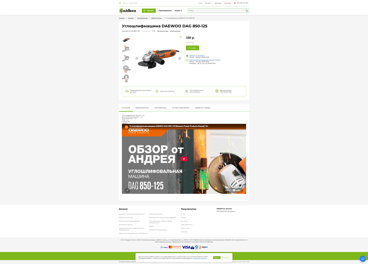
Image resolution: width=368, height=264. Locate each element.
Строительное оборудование (129, 221)
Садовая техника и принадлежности (132, 214)
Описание (126, 108)
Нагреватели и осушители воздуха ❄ (162, 217)
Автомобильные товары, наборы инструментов (160, 222)
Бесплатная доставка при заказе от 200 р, (205, 60)
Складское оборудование (158, 230)
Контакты (184, 232)
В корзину (192, 48)
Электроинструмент (126, 225)
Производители (186, 225)
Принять (216, 257)
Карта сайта (185, 228)
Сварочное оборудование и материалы (133, 233)
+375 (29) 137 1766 (242, 3)
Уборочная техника (156, 214)
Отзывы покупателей (180, 108)
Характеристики (142, 108)
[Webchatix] (363, 259)
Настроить (225, 257)
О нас (183, 214)
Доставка (184, 221)
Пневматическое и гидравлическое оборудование (131, 229)
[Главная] (127, 11)
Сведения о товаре (202, 108)
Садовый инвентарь (126, 217)
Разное (151, 226)
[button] (179, 58)
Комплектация (160, 108)
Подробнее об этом (200, 258)
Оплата (183, 217)
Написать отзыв (162, 31)
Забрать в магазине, (196, 55)
